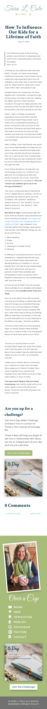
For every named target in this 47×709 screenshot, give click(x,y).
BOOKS (18, 607)
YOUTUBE (20, 632)
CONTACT (20, 637)
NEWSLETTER (23, 617)
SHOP (17, 612)
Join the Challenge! (18, 453)
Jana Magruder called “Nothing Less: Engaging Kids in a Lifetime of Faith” (23, 221)
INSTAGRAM (22, 627)
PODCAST (20, 622)
